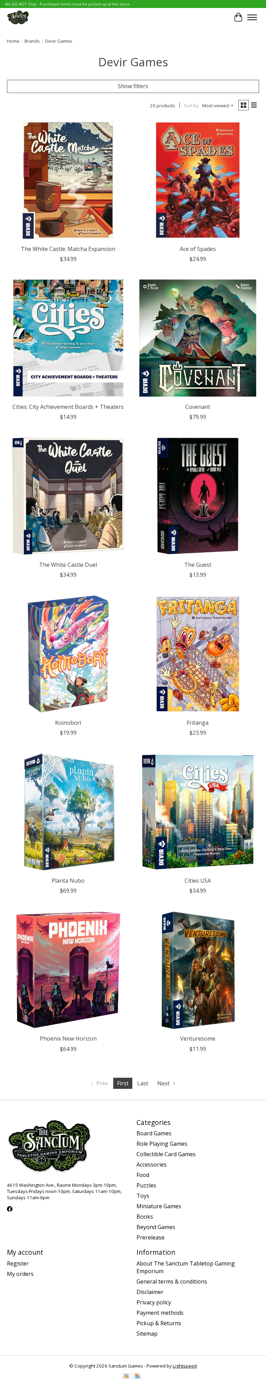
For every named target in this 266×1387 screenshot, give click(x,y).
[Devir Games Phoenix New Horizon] (68, 969)
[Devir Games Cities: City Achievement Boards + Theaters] (68, 338)
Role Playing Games (161, 1144)
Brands (32, 41)
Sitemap (147, 1333)
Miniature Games (158, 1206)
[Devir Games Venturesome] (197, 969)
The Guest (197, 565)
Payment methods (160, 1313)
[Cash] (126, 1376)
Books (144, 1216)
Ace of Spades (198, 249)
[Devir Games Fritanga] (197, 653)
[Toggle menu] (252, 17)
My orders (20, 1274)
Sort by (191, 105)
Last (142, 1083)
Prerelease (150, 1237)
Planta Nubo (68, 880)
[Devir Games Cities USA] (197, 811)
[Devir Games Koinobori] (68, 653)
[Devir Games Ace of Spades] (197, 180)
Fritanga (198, 722)
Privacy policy (153, 1302)
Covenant (197, 407)
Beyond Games (155, 1227)
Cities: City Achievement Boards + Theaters (68, 407)
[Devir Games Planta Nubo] (68, 811)
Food (142, 1175)
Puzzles (146, 1185)
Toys (142, 1196)
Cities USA (198, 880)
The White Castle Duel (68, 565)
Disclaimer (149, 1292)
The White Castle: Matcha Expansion (68, 249)
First (122, 1083)
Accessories (151, 1164)
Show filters (133, 86)
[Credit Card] (137, 1376)
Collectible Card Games (166, 1154)
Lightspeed (185, 1366)
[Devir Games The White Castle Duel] (68, 496)
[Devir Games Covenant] (197, 338)
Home (13, 41)
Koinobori (68, 722)
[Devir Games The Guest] (197, 496)
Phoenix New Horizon (68, 1038)
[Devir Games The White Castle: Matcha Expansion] (68, 180)
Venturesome (197, 1038)
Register (18, 1263)
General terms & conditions (171, 1281)
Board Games (153, 1133)
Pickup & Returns (158, 1323)
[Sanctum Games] (18, 17)
